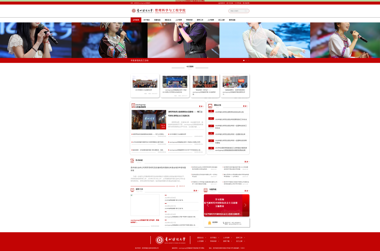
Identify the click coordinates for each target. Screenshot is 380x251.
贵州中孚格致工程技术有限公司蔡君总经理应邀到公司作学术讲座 (236, 183)
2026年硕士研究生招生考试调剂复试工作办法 (231, 119)
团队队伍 (168, 20)
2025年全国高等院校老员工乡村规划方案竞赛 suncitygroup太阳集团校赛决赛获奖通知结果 (231, 149)
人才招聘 (211, 20)
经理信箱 (239, 3)
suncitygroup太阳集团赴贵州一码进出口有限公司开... (185, 142)
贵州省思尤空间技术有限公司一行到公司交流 (205, 175)
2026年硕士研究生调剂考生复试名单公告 (229, 112)
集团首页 (222, 3)
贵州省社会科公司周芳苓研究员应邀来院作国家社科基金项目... (205, 168)
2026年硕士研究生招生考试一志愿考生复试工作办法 (231, 127)
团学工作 (200, 20)
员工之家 (221, 20)
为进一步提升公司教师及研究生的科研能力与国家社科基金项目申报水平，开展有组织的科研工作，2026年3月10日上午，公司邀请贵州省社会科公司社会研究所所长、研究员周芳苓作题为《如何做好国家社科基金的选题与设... (158, 179)
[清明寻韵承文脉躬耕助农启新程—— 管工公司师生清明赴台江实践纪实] (149, 129)
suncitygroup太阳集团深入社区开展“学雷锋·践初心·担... (180, 225)
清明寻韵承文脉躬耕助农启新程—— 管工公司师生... (149, 134)
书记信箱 (230, 3)
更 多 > (201, 106)
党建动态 (157, 20)
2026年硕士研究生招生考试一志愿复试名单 (230, 134)
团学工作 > (240, 237)
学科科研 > (214, 241)
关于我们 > (214, 237)
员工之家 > (240, 241)
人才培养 (179, 20)
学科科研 (189, 20)
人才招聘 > (201, 241)
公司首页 (136, 20)
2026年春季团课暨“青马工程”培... (174, 200)
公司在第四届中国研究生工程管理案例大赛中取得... (149, 142)
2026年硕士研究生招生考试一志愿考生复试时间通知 (231, 142)
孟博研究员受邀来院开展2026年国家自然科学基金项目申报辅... (236, 168)
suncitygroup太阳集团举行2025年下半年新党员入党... (185, 150)
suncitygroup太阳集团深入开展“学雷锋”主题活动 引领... (180, 217)
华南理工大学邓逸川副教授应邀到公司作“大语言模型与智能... (205, 183)
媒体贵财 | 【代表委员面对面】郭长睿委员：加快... (148, 150)
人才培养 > (227, 237)
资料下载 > (227, 241)
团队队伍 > (201, 237)
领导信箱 (232, 20)
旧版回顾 (247, 3)
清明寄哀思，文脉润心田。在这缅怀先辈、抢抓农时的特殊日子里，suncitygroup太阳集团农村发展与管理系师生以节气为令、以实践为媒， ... (185, 124)
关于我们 (146, 20)
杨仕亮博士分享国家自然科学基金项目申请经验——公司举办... (236, 175)
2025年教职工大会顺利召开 (178, 134)
